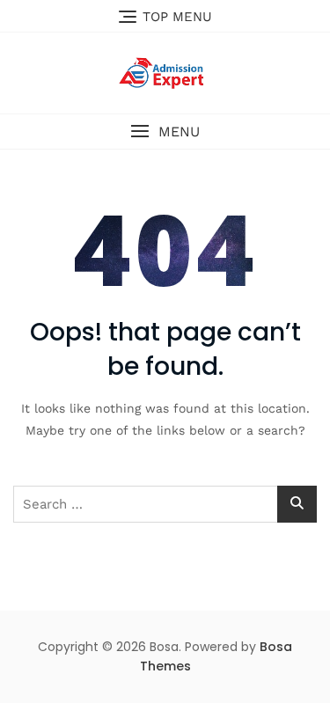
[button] (165, 131)
